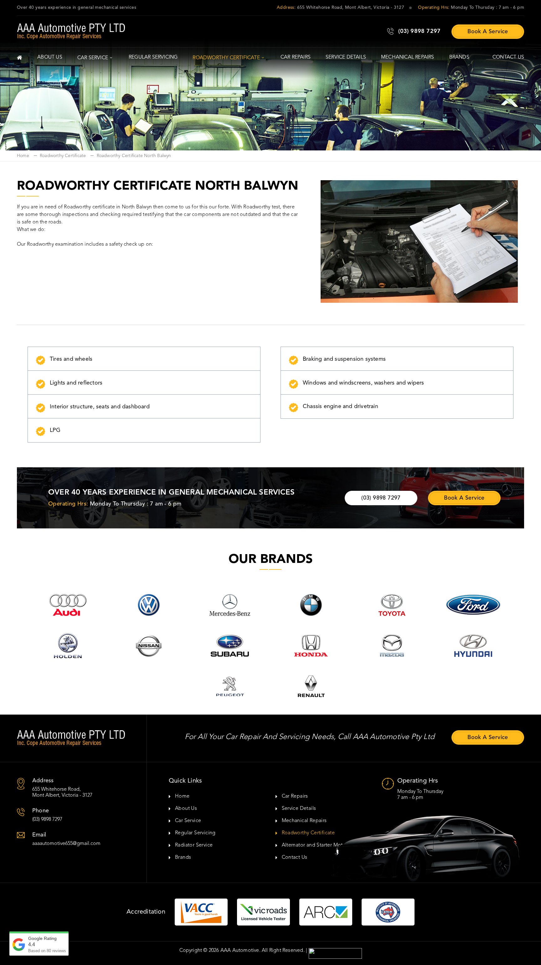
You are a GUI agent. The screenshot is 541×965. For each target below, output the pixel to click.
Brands (459, 57)
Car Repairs (296, 57)
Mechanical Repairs (407, 57)
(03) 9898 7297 (419, 31)
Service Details (346, 57)
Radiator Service (194, 845)
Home (23, 156)
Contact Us (508, 57)
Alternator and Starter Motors (316, 845)
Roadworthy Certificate (226, 57)
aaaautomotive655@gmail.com (66, 843)
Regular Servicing (153, 57)
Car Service (92, 57)
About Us (49, 57)
